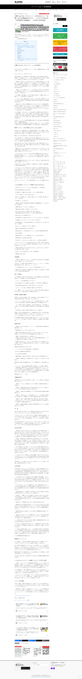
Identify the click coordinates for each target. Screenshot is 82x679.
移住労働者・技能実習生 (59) (57, 126)
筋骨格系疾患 (61, 193)
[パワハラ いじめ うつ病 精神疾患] (45, 649)
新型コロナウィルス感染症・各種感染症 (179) (59, 114)
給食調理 (61, 194)
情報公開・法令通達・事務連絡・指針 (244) (59, 109)
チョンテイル (64, 166)
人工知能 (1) (55, 99)
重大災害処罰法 (61, 199)
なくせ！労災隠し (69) (56, 95)
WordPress (35, 676)
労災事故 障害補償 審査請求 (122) (58, 103)
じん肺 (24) (55, 81)
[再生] (54, 70)
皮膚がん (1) (56, 132)
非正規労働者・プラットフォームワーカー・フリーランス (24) (60, 153)
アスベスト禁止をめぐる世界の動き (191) (59, 77)
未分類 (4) (54, 118)
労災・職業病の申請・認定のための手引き (60, 174)
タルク (60, 166)
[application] (60, 67)
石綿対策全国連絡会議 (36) (57, 122)
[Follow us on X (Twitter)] (54, 668)
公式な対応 (19, 56)
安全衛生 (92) (55, 107)
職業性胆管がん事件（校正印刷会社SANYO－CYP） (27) (60, 141)
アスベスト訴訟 (63, 163)
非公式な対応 (19, 55)
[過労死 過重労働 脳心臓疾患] (18, 648)
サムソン (55, 166)
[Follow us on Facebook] (52, 668)
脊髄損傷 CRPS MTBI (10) (57, 143)
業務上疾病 (62, 182)
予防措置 (18, 48)
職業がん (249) (55, 128)
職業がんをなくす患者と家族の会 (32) (59, 138)
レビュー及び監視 (20, 60)
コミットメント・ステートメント (22, 44)
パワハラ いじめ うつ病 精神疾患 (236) (59, 97)
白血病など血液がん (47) (57, 130)
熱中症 (55, 188)
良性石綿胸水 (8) (56, 93)
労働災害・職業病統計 (57, 171)
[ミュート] (64, 70)
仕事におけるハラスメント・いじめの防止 (22, 43)
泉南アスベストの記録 (57, 185)
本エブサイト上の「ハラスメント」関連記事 (22, 600)
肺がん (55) (55, 89)
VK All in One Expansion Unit (47, 676)
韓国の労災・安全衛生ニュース (58, 155)
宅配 (61, 177)
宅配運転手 (61, 179)
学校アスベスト (56, 177)
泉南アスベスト (56, 183)
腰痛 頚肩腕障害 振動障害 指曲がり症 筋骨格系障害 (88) (60, 146)
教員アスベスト (56, 182)
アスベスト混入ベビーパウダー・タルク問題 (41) (60, 75)
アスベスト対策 (56, 163)
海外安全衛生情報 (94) (56, 120)
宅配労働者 (55, 179)
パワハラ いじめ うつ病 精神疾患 (44, 13)
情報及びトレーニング (20, 57)
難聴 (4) (54, 150)
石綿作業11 (59, 188)
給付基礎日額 (56, 194)
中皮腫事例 (60, 169)
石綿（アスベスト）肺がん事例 (58, 191)
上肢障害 (55, 169)
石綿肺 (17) (55, 87)
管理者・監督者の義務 (20, 50)
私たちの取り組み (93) (56, 124)
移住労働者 (55, 193)
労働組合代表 (19, 53)
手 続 (18, 54)
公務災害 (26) (55, 101)
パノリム (55, 168)
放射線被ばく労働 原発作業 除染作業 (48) (59, 111)
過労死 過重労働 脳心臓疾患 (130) (58, 148)
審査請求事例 (56, 180)
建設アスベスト (62, 180)
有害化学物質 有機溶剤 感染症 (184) (58, 116)
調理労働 (55, 199)
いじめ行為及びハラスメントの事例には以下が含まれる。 (26, 47)
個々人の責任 (19, 49)
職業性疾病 (55, 196)
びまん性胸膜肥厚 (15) (57, 83)
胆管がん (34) (56, 134)
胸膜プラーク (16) (56, 91)
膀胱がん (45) (56, 136)
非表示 (27, 41)
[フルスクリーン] (66, 70)
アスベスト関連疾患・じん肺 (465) (58, 79)
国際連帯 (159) (55, 105)
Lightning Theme (40, 676)
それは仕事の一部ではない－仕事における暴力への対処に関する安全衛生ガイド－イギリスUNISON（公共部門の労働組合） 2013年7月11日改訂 (37, 651)
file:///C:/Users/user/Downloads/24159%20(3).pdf (22, 595)
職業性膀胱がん (61, 196)
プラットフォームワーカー (62, 168)
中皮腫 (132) (56, 85)
